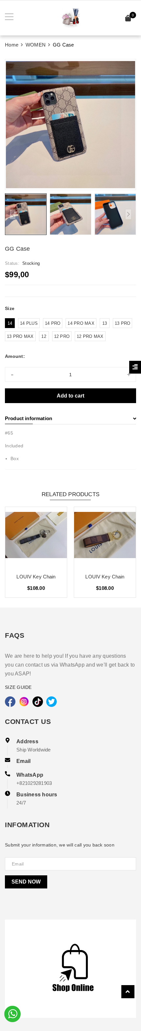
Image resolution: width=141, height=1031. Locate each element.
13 (104, 323)
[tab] (70, 418)
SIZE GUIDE (18, 687)
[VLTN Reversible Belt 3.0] (36, 537)
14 (10, 323)
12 (43, 336)
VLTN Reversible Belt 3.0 (36, 576)
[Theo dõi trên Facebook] (10, 701)
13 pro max (20, 336)
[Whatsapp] (12, 1013)
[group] (70, 124)
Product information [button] (28, 418)
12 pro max (90, 336)
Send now (26, 882)
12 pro (62, 336)
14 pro (53, 323)
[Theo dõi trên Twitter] (51, 701)
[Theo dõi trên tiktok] (37, 701)
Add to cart (70, 396)
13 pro (123, 323)
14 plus (29, 323)
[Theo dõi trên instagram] (24, 701)
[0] (128, 19)
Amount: (15, 356)
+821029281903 (34, 783)
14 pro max (81, 323)
